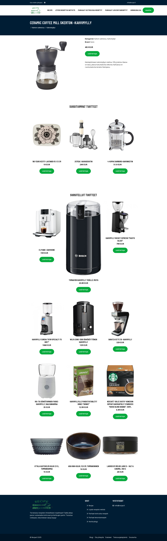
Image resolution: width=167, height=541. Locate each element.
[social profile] (44, 2)
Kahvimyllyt (51, 28)
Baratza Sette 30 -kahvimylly (120, 339)
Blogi (91, 537)
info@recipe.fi (131, 2)
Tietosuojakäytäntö (120, 537)
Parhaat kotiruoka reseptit (90, 10)
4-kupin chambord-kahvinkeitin (120, 161)
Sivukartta (132, 537)
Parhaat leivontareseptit (116, 10)
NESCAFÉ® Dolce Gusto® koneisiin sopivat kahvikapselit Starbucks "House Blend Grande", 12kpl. (120, 404)
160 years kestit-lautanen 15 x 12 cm (46, 161)
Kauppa (148, 10)
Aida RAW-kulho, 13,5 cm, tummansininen (83, 466)
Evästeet (108, 537)
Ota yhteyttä (99, 537)
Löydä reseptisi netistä (65, 10)
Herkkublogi (135, 10)
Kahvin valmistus (38, 28)
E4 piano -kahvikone (47, 250)
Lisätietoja (92, 54)
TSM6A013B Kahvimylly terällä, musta (83, 280)
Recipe (49, 10)
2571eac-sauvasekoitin (83, 161)
